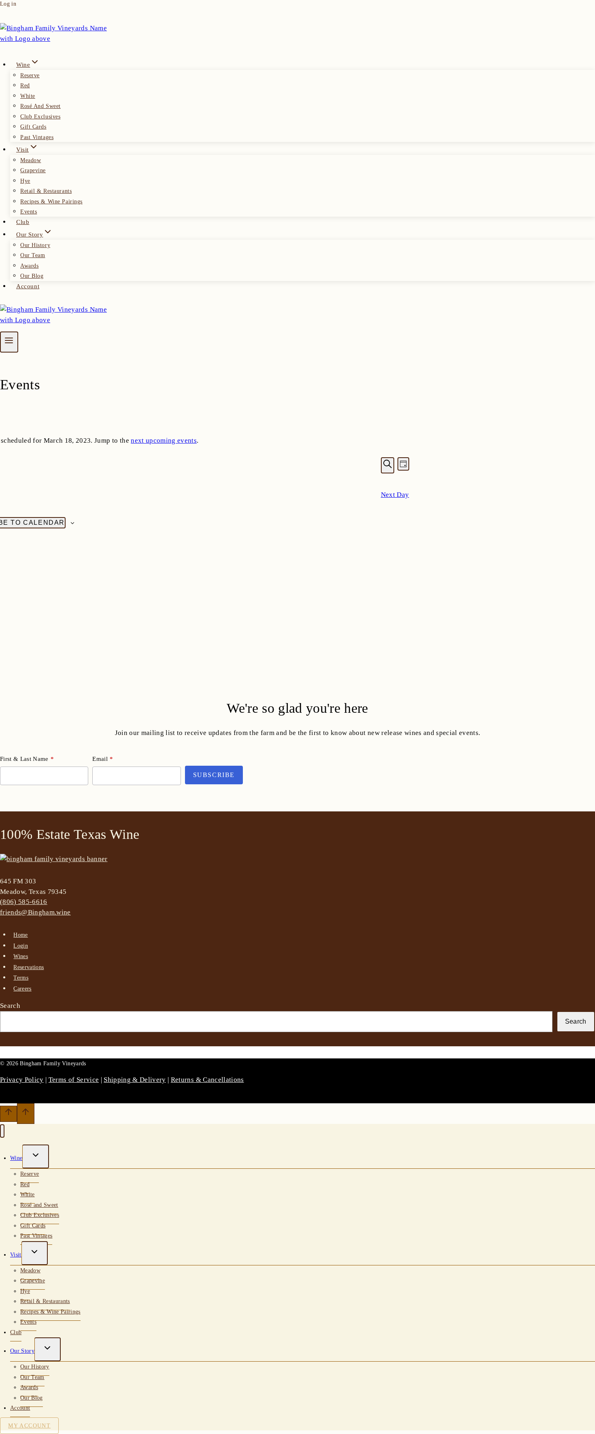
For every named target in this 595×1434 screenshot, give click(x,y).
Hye (25, 181)
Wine (16, 1158)
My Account (29, 1426)
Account (27, 286)
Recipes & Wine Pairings (51, 202)
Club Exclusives (40, 117)
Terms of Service (74, 1079)
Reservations (28, 967)
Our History (35, 245)
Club (22, 222)
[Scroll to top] (8, 1114)
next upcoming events (164, 440)
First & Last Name (24, 759)
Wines (20, 956)
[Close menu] (2, 1131)
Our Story (22, 1351)
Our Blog (31, 276)
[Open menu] (9, 342)
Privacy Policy (22, 1079)
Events (28, 212)
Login (20, 946)
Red (25, 85)
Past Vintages (36, 137)
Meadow (30, 160)
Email (100, 759)
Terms (20, 978)
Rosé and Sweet (40, 106)
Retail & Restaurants (46, 191)
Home (20, 935)
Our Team (32, 255)
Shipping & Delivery (135, 1079)
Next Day (395, 494)
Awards (29, 266)
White (27, 96)
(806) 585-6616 (23, 902)
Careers (22, 989)
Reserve (30, 75)
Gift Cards (33, 127)
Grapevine (33, 170)
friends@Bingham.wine (35, 912)
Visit (15, 1255)
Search (10, 1006)
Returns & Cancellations (207, 1079)
